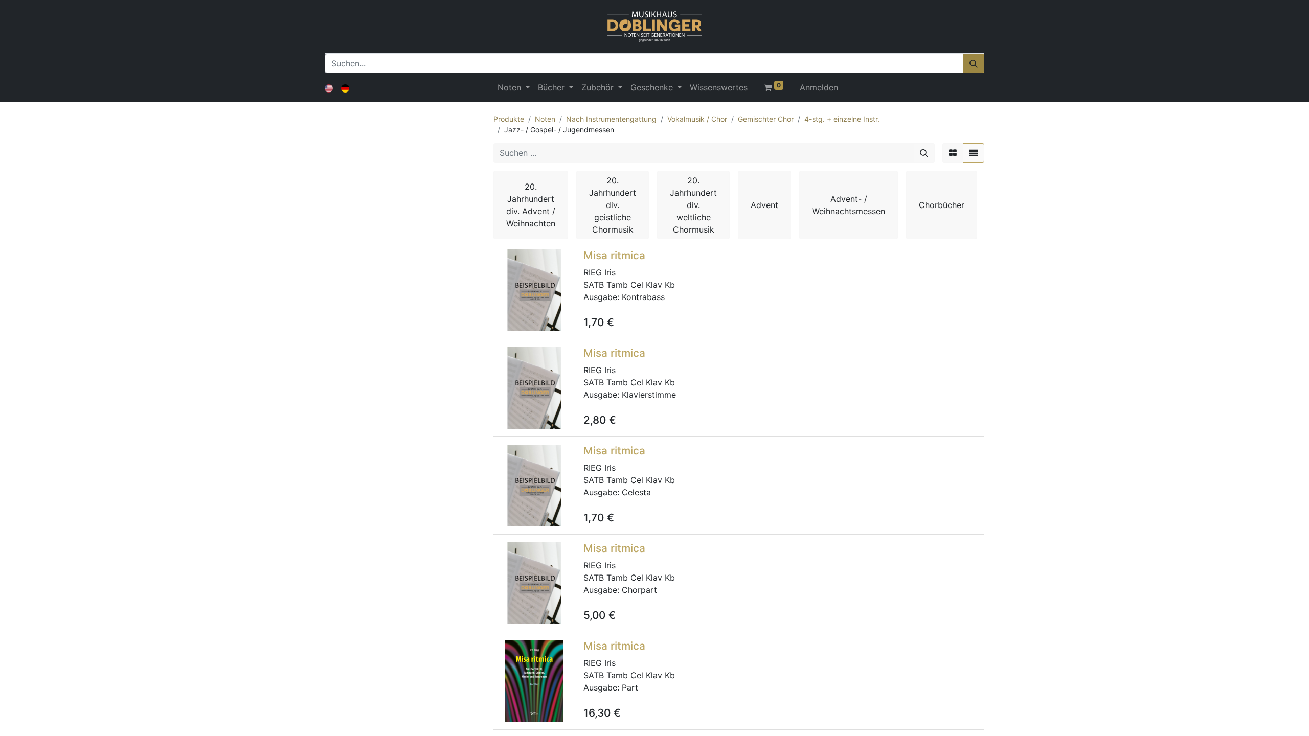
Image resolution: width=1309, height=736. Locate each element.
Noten (545, 118)
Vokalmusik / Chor (697, 118)
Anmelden (819, 87)
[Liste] (973, 153)
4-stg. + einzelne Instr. (841, 118)
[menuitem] (719, 87)
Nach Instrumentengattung (611, 118)
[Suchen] (973, 63)
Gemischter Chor (766, 118)
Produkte (508, 118)
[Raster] (952, 153)
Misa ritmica (614, 255)
